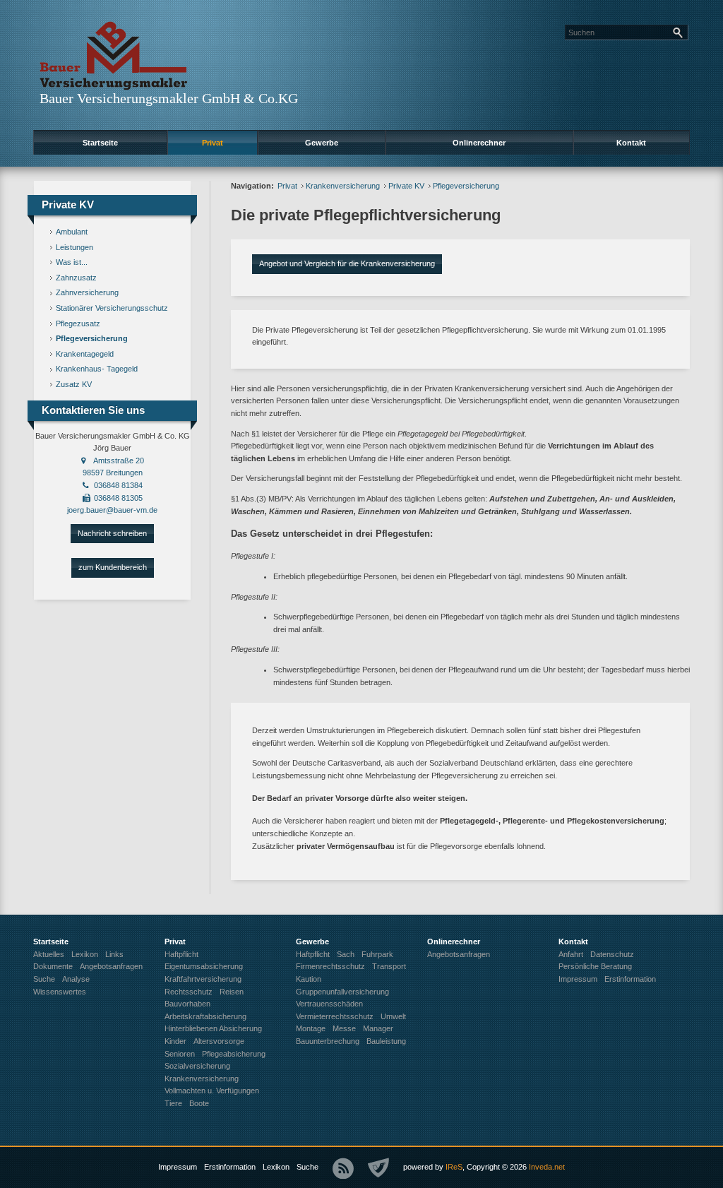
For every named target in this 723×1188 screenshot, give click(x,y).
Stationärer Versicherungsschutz (112, 308)
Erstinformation (230, 1167)
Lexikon (276, 1167)
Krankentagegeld (85, 354)
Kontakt (631, 142)
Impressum (177, 1167)
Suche (307, 1167)
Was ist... (72, 262)
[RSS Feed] (343, 1168)
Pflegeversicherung (92, 338)
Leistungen (74, 247)
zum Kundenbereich (112, 567)
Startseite (100, 142)
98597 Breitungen (113, 472)
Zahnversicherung (87, 292)
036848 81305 (118, 498)
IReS (454, 1167)
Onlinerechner (479, 142)
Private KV (406, 186)
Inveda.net (547, 1167)
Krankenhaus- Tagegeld (97, 368)
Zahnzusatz (76, 277)
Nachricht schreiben (112, 533)
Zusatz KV (74, 384)
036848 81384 (118, 485)
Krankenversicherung (343, 186)
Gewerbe (321, 142)
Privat (212, 142)
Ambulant (72, 231)
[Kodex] (378, 1168)
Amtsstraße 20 (118, 460)
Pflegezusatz (78, 323)
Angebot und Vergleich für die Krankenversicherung (347, 263)
